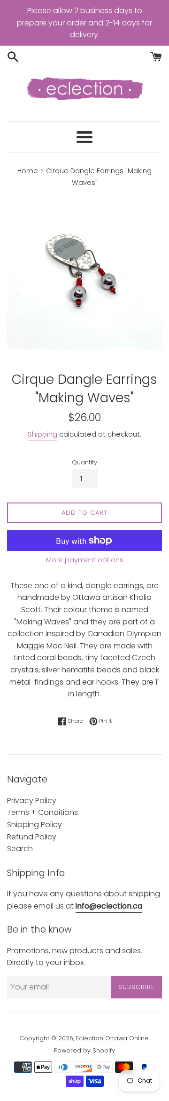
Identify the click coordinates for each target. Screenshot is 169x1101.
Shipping (42, 434)
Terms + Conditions (42, 812)
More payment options (84, 560)
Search (20, 848)
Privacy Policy (31, 800)
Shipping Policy (34, 824)
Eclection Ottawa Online (112, 1038)
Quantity (84, 462)
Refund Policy (31, 836)
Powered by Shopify (84, 1050)
